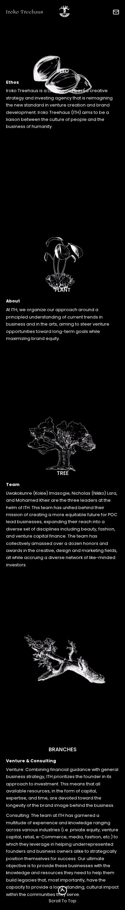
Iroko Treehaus (24, 12)
